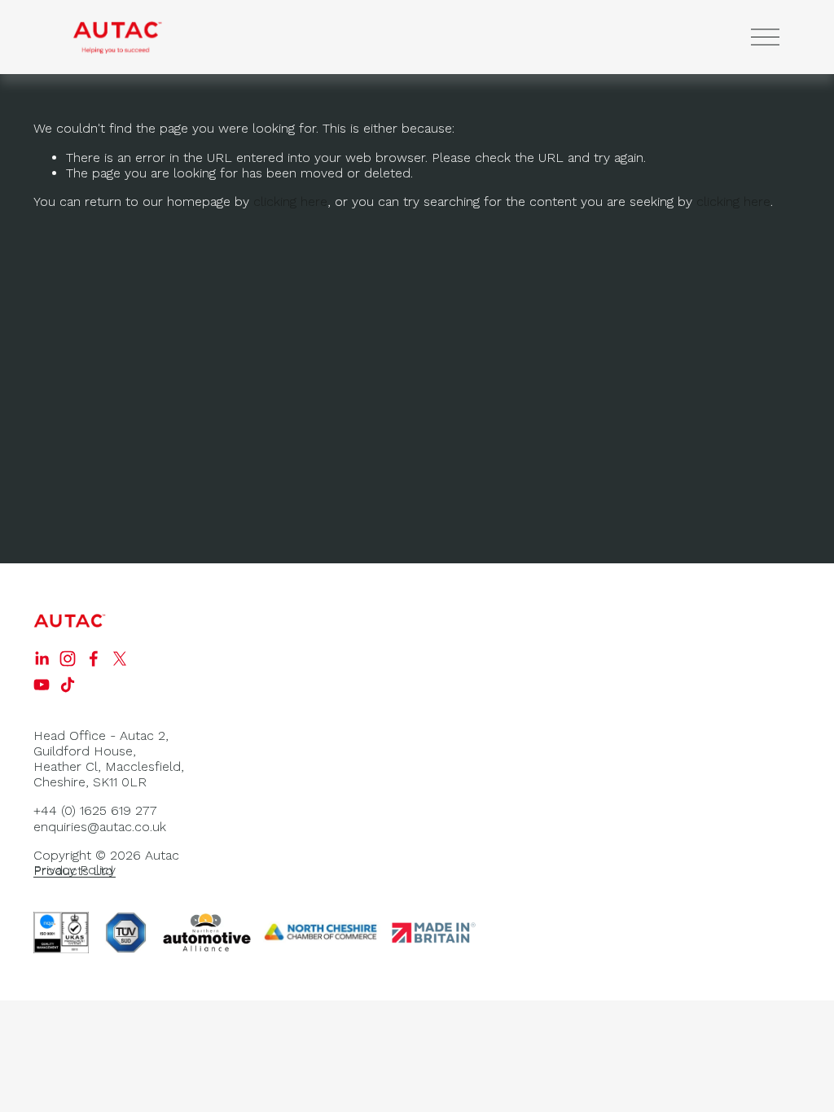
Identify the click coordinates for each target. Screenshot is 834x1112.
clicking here (290, 201)
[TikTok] (67, 684)
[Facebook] (94, 658)
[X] (120, 658)
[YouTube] (41, 684)
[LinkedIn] (41, 658)
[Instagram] (67, 658)
